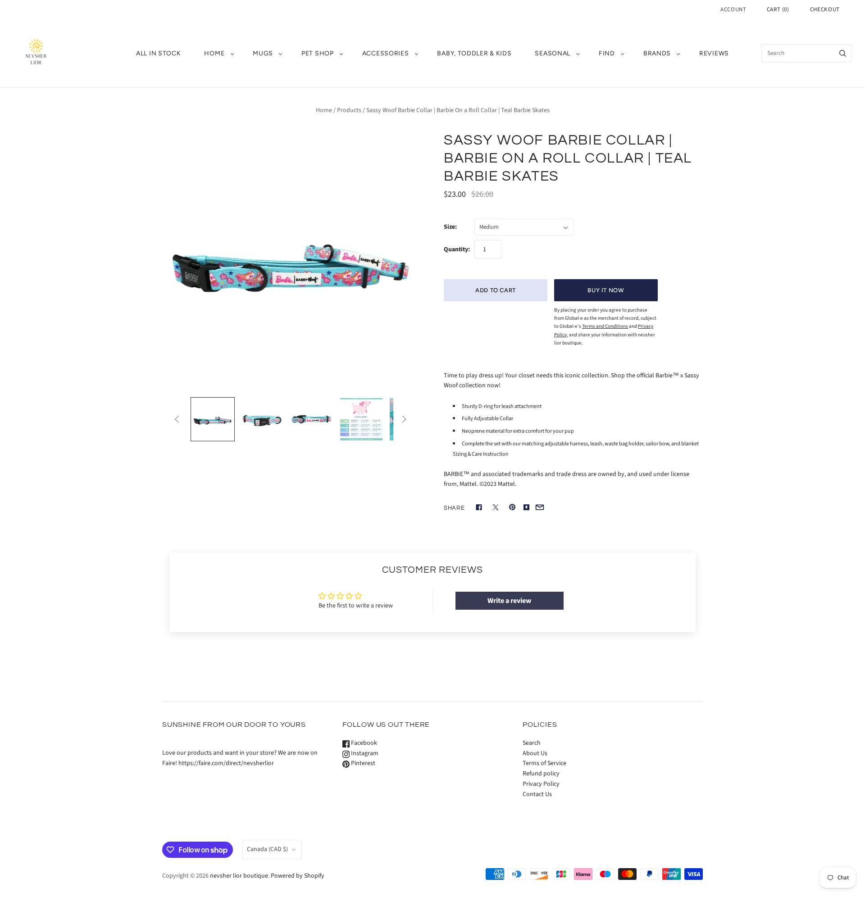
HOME (214, 53)
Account (733, 9)
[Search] (842, 53)
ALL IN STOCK (158, 53)
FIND (607, 53)
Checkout (825, 9)
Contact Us (537, 794)
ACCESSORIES (385, 53)
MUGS (263, 53)
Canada (267, 849)
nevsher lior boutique (239, 875)
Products (349, 110)
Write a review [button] (509, 601)
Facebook (363, 743)
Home (324, 110)
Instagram (364, 753)
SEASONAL (552, 53)
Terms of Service (544, 763)
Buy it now (605, 290)
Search (532, 743)
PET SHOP (317, 53)
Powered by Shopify (297, 875)
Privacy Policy (541, 783)
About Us (535, 753)
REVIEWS (714, 53)
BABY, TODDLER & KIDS (474, 53)
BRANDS (657, 53)
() (778, 9)
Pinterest (362, 763)
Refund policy (541, 773)
